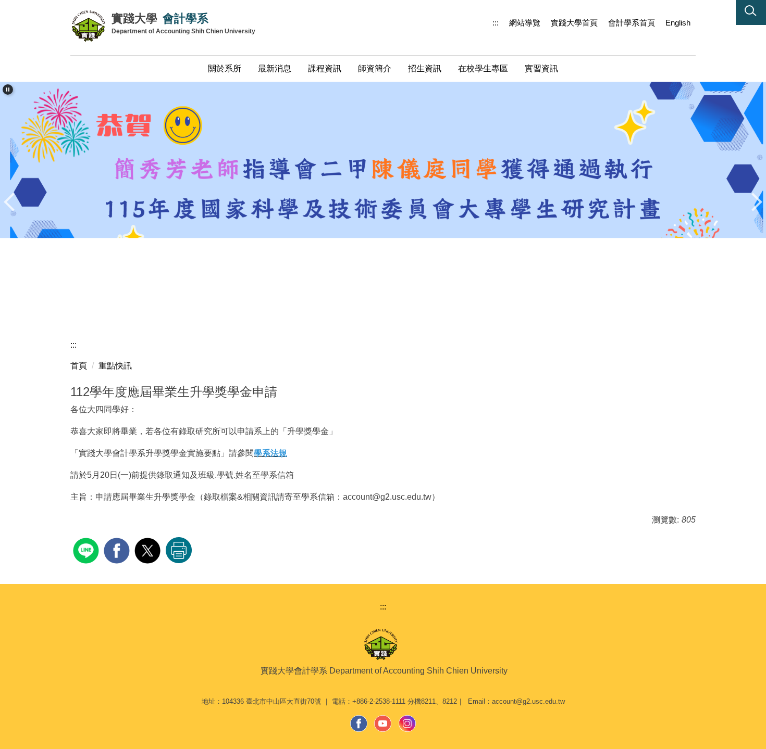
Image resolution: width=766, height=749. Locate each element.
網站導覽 (524, 22)
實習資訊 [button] (541, 68)
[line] (87, 549)
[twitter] (148, 549)
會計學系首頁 (631, 22)
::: (495, 22)
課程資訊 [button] (324, 68)
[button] (751, 12)
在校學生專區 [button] (483, 68)
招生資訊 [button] (424, 68)
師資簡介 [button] (374, 68)
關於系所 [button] (224, 68)
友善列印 (179, 550)
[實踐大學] (91, 26)
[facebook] (118, 549)
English (677, 22)
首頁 (78, 365)
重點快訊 (115, 365)
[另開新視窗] (359, 723)
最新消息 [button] (274, 68)
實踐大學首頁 (574, 22)
